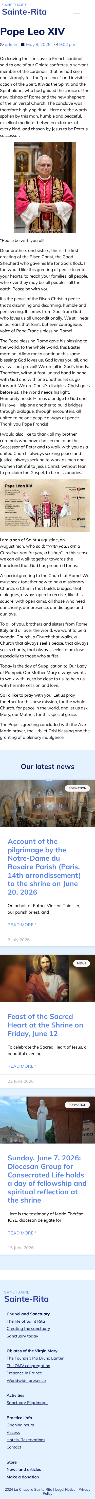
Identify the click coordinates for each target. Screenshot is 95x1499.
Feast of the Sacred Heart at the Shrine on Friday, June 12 (45, 1025)
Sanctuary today (22, 1335)
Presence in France (24, 1372)
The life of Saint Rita (26, 1321)
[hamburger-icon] (77, 15)
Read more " (22, 924)
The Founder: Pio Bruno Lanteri (36, 1358)
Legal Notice (65, 1489)
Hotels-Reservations (26, 1439)
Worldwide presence (26, 1380)
